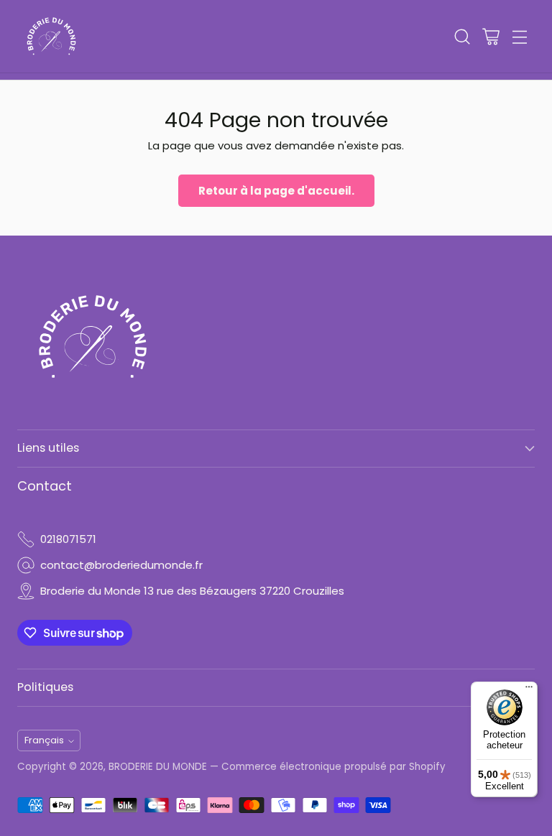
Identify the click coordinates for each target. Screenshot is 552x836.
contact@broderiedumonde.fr (121, 564)
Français (44, 740)
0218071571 (68, 539)
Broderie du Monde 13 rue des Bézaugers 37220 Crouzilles (192, 590)
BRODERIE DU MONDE (158, 767)
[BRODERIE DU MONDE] (51, 36)
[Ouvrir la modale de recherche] (462, 36)
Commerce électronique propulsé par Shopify (333, 767)
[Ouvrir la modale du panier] (490, 36)
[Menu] (529, 690)
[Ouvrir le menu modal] (519, 36)
